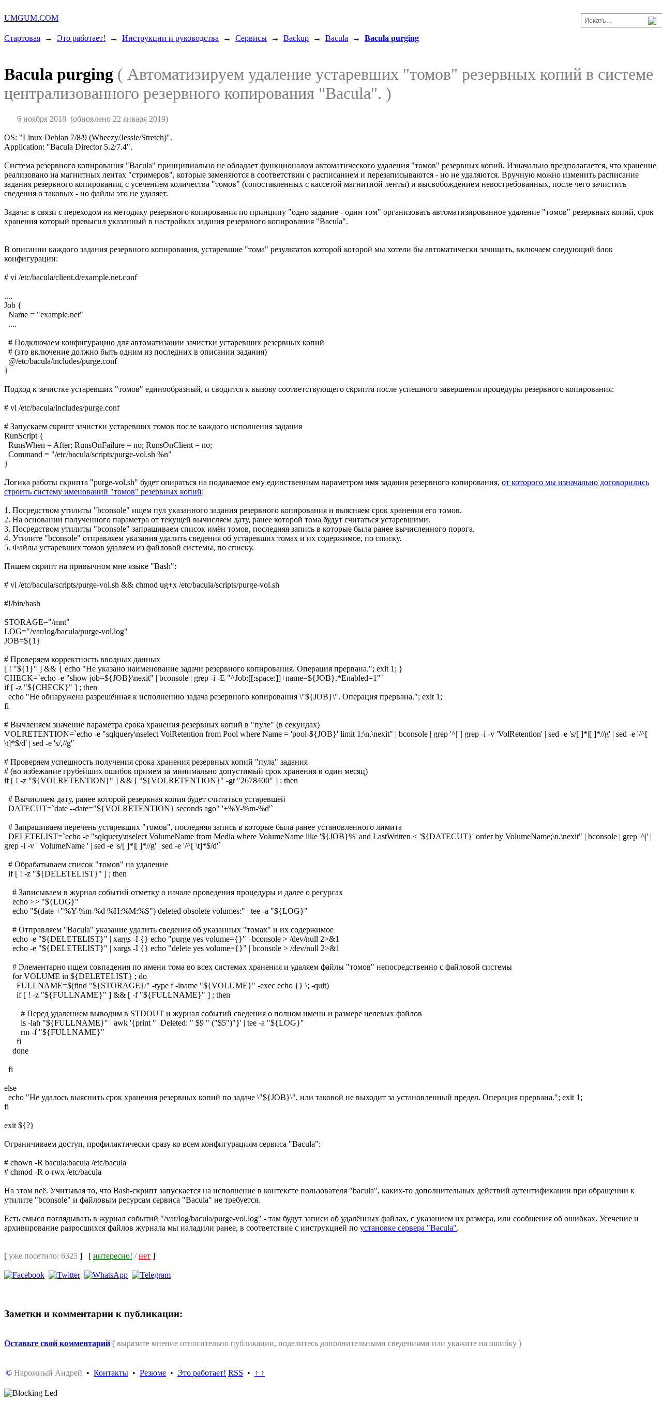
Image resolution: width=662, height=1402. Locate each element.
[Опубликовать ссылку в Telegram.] (151, 1274)
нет (145, 1255)
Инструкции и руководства (170, 38)
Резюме (153, 1372)
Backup (296, 38)
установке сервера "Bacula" (408, 1227)
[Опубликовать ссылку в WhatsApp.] (106, 1274)
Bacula (336, 38)
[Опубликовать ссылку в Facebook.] (24, 1274)
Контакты (111, 1372)
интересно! (112, 1255)
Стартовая (22, 38)
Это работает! (81, 38)
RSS (235, 1372)
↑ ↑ (259, 1372)
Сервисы (251, 38)
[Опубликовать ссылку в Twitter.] (64, 1274)
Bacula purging (392, 38)
